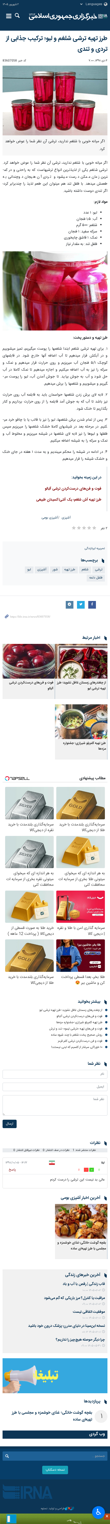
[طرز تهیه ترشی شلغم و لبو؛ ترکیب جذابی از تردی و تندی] (55, 100)
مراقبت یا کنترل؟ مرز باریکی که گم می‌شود (74, 1298)
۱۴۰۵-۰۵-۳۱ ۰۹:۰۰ (91, 1345)
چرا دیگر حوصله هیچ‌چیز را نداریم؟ (80, 1340)
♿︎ (98, 1512)
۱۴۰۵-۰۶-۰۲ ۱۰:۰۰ (91, 1290)
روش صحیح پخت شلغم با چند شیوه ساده (76, 1034)
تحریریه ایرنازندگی (95, 548)
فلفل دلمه (95, 578)
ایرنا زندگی (63, 16)
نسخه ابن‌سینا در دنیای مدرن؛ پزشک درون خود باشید (66, 1326)
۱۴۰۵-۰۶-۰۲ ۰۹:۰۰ (91, 1304)
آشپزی (66, 518)
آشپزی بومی (49, 518)
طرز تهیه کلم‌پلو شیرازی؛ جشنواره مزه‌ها (79, 1022)
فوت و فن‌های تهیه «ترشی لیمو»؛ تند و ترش (75, 1028)
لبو (29, 569)
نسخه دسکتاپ (55, 1470)
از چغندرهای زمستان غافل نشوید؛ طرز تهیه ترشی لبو (70, 1010)
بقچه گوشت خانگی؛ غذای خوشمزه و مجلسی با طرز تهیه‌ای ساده (81, 1245)
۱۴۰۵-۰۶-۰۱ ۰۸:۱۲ (91, 1332)
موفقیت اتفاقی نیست (89, 1312)
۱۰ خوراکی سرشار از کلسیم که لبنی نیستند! (76, 1047)
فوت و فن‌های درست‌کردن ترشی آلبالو (73, 489)
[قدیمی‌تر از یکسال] (81, 661)
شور (55, 569)
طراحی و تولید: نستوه (53, 1509)
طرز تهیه (69, 569)
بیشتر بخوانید (89, 1002)
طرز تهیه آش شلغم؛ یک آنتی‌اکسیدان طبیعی (68, 500)
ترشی (98, 569)
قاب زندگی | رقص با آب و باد (84, 1284)
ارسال (9, 1124)
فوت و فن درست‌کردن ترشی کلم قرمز (80, 1041)
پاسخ (12, 1170)
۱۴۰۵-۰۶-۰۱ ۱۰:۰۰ (91, 1318)
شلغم (85, 569)
